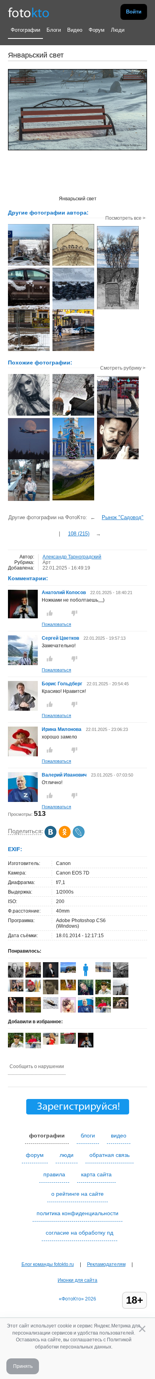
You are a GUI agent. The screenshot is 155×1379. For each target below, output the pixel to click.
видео (118, 1135)
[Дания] (73, 500)
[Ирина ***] (33, 977)
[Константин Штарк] (50, 1007)
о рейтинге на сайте (77, 1194)
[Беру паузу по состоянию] (118, 458)
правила (54, 1174)
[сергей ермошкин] (103, 970)
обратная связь (109, 1155)
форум (35, 1155)
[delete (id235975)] (85, 976)
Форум (97, 30)
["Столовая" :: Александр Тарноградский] (118, 267)
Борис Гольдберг (62, 684)
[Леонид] (120, 1007)
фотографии (47, 1135)
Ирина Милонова (61, 729)
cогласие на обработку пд (79, 1232)
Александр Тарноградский (72, 557)
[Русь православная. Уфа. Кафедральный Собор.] (73, 458)
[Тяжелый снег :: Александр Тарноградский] (29, 308)
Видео (74, 30)
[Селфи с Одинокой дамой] (29, 500)
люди (67, 1155)
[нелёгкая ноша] (29, 458)
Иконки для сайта (77, 1280)
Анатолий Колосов (64, 592)
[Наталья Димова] (68, 989)
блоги (88, 1135)
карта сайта (96, 1174)
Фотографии (25, 30)
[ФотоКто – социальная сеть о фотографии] (28, 12)
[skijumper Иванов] (33, 990)
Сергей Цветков (60, 638)
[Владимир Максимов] (68, 1042)
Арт (47, 562)
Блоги (53, 30)
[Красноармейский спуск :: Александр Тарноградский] (29, 265)
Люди (117, 30)
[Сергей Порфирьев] (120, 977)
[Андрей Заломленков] (103, 992)
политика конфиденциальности (77, 1213)
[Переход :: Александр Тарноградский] (73, 350)
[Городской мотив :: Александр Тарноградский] (73, 265)
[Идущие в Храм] (73, 415)
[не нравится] (74, 613)
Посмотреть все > (125, 218)
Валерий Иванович (64, 775)
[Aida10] (50, 1043)
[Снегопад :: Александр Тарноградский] (118, 308)
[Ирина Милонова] (23, 755)
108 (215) (78, 534)
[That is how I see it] (29, 415)
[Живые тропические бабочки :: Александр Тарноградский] (29, 350)
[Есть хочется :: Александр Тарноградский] (73, 308)
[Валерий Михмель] (15, 976)
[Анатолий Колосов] (23, 616)
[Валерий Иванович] (23, 800)
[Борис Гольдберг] (23, 709)
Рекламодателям (106, 1264)
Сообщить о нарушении (37, 1066)
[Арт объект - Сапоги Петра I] (118, 417)
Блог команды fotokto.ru (47, 1264)
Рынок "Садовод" (122, 517)
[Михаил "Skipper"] (15, 990)
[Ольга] (68, 971)
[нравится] (50, 613)
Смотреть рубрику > (122, 368)
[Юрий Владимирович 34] (50, 992)
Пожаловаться (56, 624)
